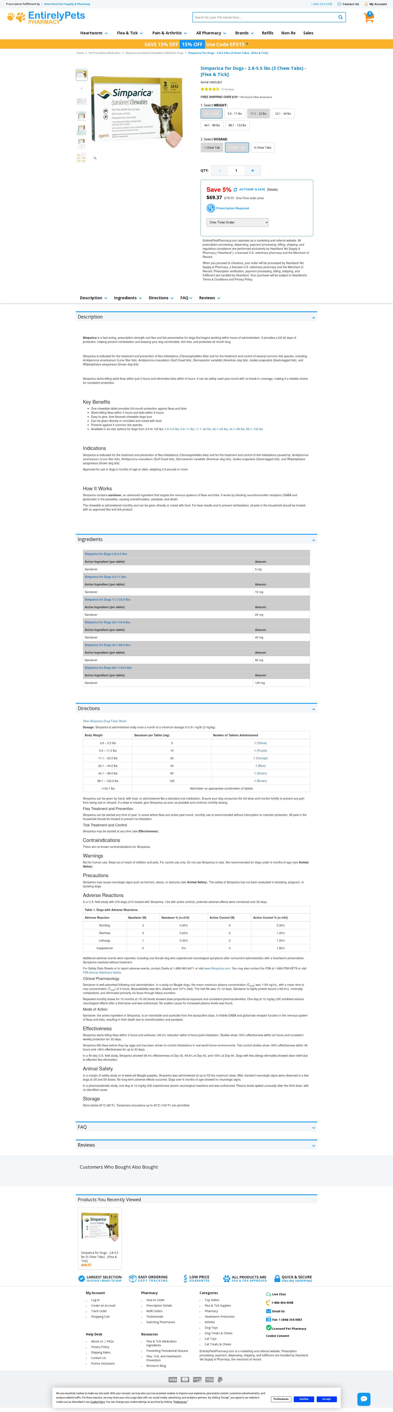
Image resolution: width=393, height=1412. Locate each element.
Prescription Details (159, 1305)
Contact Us (351, 4)
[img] (210, 89)
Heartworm (91, 33)
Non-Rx (288, 33)
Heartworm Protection (220, 1316)
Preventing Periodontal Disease (167, 1351)
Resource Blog (156, 1366)
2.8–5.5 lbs (172, 429)
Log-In (95, 1300)
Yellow (262, 743)
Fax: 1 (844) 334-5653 (287, 1320)
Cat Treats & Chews (218, 1344)
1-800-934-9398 (321, 4)
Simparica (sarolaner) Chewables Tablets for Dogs (154, 53)
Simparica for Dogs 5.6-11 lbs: (106, 577)
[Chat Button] (363, 1399)
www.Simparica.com (217, 968)
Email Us (278, 1311)
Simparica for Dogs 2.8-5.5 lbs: (106, 554)
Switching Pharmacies (160, 1322)
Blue (262, 766)
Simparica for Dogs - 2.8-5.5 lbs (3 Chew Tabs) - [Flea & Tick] (99, 1257)
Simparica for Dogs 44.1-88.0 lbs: (108, 645)
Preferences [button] (180, 1402)
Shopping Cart (100, 1316)
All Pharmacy (208, 33)
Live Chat (279, 1294)
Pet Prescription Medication (105, 53)
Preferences (281, 1399)
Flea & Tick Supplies (218, 1305)
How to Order (155, 1300)
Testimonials (154, 1316)
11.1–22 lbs (203, 429)
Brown (262, 781)
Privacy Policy (100, 1347)
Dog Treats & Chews (219, 1333)
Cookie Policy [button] (97, 1402)
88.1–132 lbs (254, 429)
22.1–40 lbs (220, 429)
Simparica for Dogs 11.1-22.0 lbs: (108, 599)
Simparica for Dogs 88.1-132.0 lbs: (108, 667)
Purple (262, 750)
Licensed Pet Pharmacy (289, 1329)
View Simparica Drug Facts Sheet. (105, 721)
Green (262, 773)
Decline (304, 1399)
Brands (242, 33)
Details (272, 189)
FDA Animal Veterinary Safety (102, 972)
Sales (308, 33)
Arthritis (210, 1322)
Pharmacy (211, 1311)
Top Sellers (212, 1300)
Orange (262, 758)
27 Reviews (227, 89)
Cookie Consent (277, 1336)
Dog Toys (211, 1328)
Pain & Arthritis (167, 33)
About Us (97, 1341)
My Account (378, 4)
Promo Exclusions (103, 1363)
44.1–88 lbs (236, 429)
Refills (267, 33)
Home (80, 53)
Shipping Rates (101, 1352)
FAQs (110, 1341)
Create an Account (103, 1305)
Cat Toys (211, 1339)
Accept (326, 1399)
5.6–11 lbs (187, 429)
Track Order (99, 1311)
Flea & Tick (127, 33)
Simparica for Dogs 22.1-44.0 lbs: (108, 622)
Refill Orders (154, 1311)
